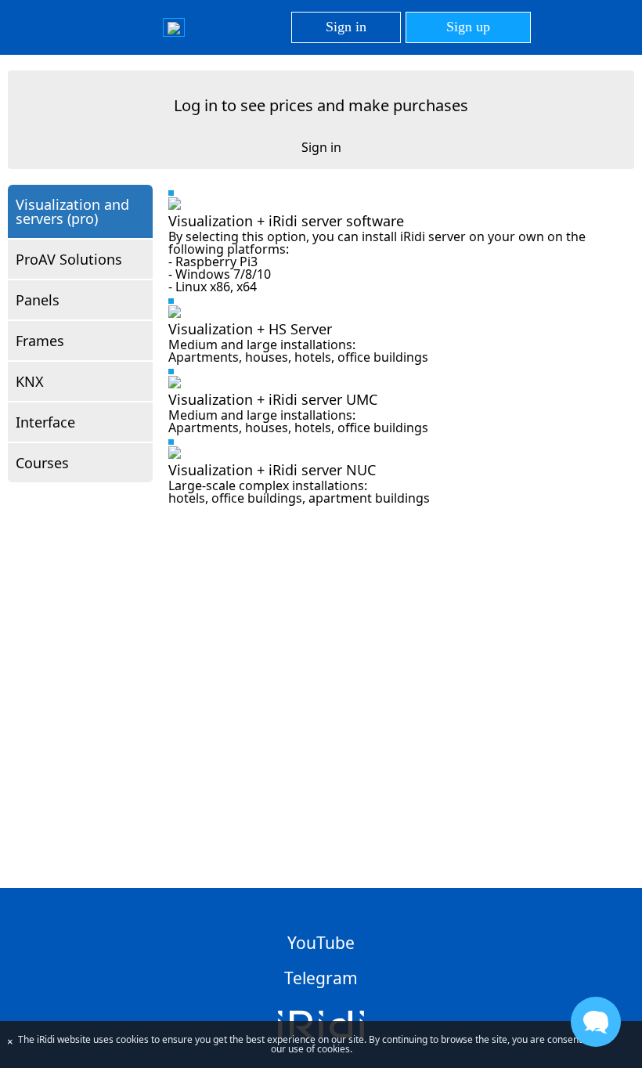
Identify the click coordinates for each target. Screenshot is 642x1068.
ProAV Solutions (69, 259)
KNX (30, 381)
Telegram (321, 978)
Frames (40, 340)
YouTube (321, 943)
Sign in (346, 26)
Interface (45, 422)
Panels (38, 299)
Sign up (468, 26)
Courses (42, 462)
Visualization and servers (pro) (72, 211)
